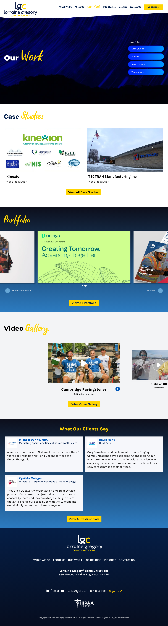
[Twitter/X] (58, 591)
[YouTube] (62, 591)
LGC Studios (109, 7)
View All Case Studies (83, 192)
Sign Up (114, 591)
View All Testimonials (84, 519)
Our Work (93, 6)
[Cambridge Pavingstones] (84, 363)
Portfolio (136, 56)
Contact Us (135, 7)
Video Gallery (138, 64)
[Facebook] (51, 591)
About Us (79, 7)
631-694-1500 (98, 591)
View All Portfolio (84, 303)
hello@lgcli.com (77, 591)
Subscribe (153, 7)
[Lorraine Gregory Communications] (20, 9)
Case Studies (138, 48)
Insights (123, 7)
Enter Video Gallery (84, 404)
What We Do (65, 7)
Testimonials (138, 72)
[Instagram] (54, 591)
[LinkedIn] (47, 591)
